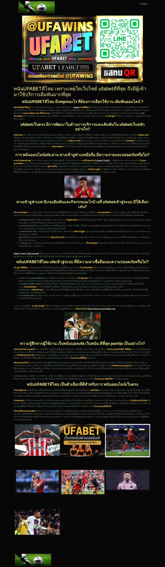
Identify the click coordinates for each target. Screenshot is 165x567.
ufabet (76, 107)
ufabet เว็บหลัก (103, 160)
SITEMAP (144, 4)
